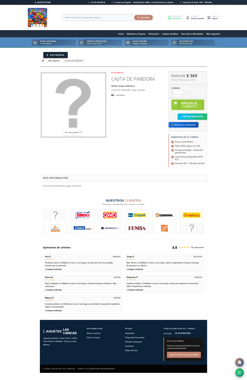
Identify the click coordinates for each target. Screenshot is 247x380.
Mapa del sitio (131, 350)
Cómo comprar (93, 337)
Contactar (129, 346)
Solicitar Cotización (133, 342)
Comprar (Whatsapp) (192, 116)
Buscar (145, 17)
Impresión (120, 95)
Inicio (121, 34)
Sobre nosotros (93, 333)
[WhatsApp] (239, 372)
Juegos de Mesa (170, 34)
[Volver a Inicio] (43, 61)
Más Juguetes (213, 34)
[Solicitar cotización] (239, 362)
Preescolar (154, 34)
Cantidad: (175, 88)
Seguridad (129, 333)
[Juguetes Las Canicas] (37, 17)
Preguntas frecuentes (135, 337)
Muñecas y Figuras (136, 34)
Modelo (114, 86)
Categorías (55, 54)
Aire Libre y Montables (192, 34)
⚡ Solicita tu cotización (183, 125)
